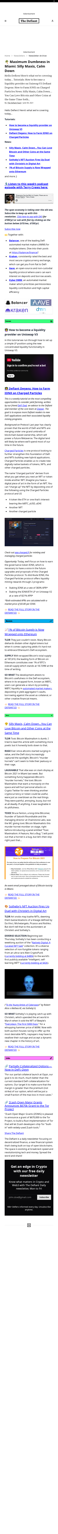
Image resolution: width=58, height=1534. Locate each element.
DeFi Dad (22, 405)
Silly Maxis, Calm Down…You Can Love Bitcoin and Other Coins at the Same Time (28, 728)
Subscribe (44, 1197)
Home (7, 55)
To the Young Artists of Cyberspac (22, 1004)
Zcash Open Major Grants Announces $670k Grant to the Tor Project (27, 1105)
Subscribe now (12, 229)
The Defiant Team (14, 103)
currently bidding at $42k (34, 962)
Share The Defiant (14, 1133)
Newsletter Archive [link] (38, 55)
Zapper (40, 408)
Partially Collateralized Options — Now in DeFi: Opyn (28, 1067)
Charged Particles (14, 450)
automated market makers (37, 688)
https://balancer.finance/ (25, 252)
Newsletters (19, 55)
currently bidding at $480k (19, 956)
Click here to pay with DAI (29, 216)
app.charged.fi (22, 552)
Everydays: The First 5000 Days (21, 1024)
